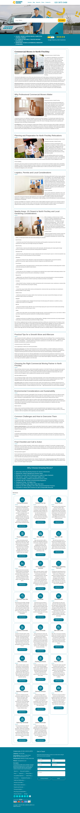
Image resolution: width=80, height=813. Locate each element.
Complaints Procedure (25, 777)
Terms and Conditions (24, 771)
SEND (58, 778)
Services (30, 2)
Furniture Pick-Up (40, 503)
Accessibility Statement (18, 775)
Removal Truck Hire (22, 599)
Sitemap (25, 793)
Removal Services (40, 691)
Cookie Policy (29, 775)
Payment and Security (18, 787)
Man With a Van (58, 630)
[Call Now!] (60, 2)
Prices (42, 2)
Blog (34, 2)
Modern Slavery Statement (19, 784)
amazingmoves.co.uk (21, 760)
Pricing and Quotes (18, 789)
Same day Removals (22, 722)
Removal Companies (22, 691)
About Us (38, 2)
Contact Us (47, 2)
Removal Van (58, 691)
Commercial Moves (22, 503)
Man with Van (58, 537)
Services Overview (18, 793)
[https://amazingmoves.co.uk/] (17, 2)
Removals (40, 599)
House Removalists (22, 537)
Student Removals (40, 722)
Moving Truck (22, 566)
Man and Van (40, 537)
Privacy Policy (29, 773)
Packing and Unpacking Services (58, 567)
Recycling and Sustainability (20, 791)
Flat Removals (59, 599)
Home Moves (58, 503)
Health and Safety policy (19, 780)
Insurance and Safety (18, 782)
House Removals (40, 630)
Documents (16, 777)
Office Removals (22, 661)
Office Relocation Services (40, 567)
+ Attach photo (44, 778)
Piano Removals (58, 661)
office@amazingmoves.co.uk (23, 756)
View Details (22, 526)
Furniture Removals (22, 630)
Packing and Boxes (40, 661)
